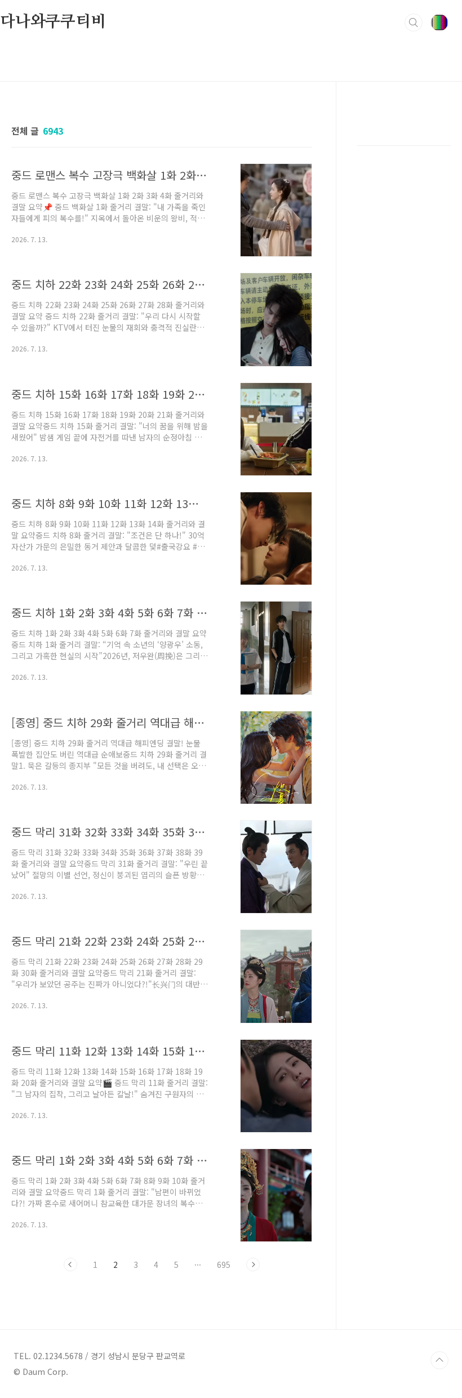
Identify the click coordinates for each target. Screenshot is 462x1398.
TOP (439, 1360)
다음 (253, 1264)
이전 (70, 1264)
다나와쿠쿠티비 (53, 22)
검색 (413, 22)
